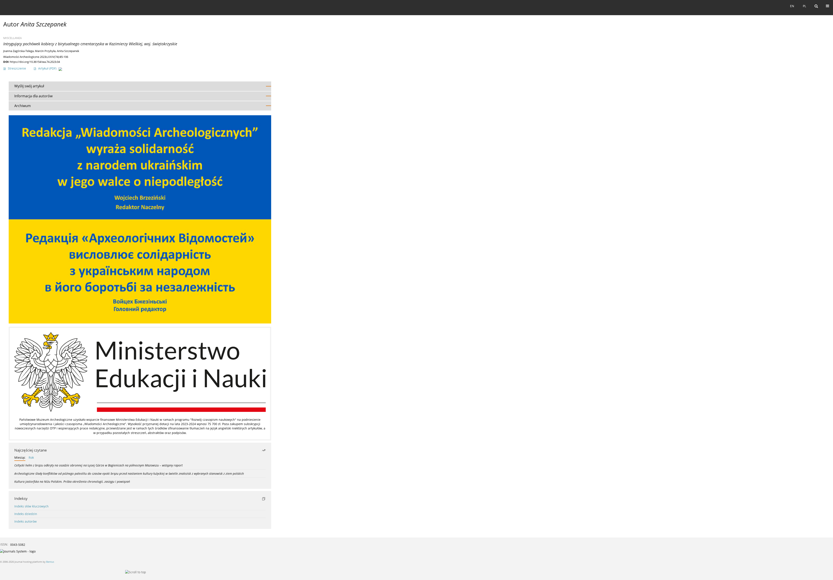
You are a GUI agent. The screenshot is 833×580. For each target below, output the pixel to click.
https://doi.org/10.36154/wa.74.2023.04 (35, 62)
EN (792, 6)
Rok (31, 457)
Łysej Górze (98, 465)
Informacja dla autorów (33, 96)
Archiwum (22, 105)
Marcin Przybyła (45, 51)
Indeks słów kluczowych (31, 506)
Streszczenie (17, 68)
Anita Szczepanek (68, 51)
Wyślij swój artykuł (29, 86)
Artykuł (47, 68)
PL (804, 6)
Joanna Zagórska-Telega (18, 51)
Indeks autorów (25, 521)
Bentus (50, 561)
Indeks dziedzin (25, 514)
